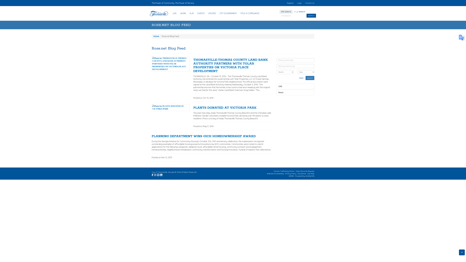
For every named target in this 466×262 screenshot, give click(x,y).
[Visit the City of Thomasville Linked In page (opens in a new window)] (161, 174)
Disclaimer (302, 173)
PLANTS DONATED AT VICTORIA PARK (224, 108)
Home (156, 36)
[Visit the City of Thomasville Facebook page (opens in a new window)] (153, 174)
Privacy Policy (290, 173)
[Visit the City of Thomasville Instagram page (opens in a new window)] (155, 174)
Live (175, 13)
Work (183, 13)
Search (301, 12)
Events (201, 13)
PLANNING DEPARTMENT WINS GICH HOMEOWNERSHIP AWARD (204, 136)
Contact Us (309, 3)
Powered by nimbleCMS (304, 176)
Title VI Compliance (249, 13)
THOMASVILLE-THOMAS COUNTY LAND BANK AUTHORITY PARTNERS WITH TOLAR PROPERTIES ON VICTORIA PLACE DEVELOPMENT (230, 65)
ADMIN (291, 176)
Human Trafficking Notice (284, 171)
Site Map (310, 173)
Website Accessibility (275, 173)
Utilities (212, 13)
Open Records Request (305, 171)
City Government (228, 13)
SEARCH (311, 16)
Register (290, 3)
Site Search (286, 12)
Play (192, 13)
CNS (280, 86)
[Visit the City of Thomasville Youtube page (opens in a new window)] (158, 174)
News (280, 92)
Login (299, 3)
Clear (301, 78)
